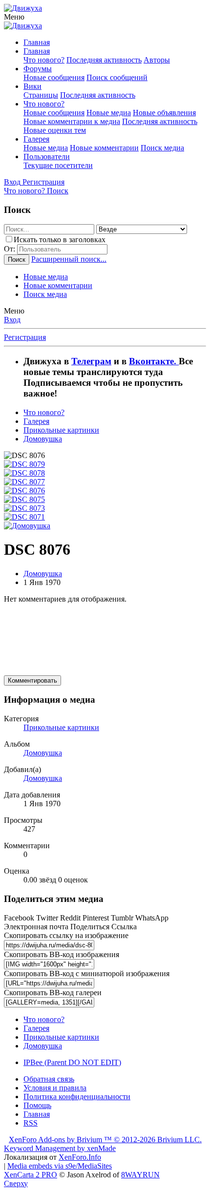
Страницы (40, 95)
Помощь (37, 1105)
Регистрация (25, 337)
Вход (12, 319)
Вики (32, 86)
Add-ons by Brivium (105, 1139)
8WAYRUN (140, 1175)
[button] (14, 17)
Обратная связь (48, 1079)
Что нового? (43, 60)
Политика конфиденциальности (76, 1096)
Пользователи (46, 156)
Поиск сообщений (116, 77)
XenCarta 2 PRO (30, 1175)
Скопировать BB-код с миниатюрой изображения (86, 973)
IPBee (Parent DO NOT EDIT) (72, 1062)
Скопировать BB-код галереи (53, 992)
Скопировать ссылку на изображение (66, 935)
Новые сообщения (53, 77)
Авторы (157, 60)
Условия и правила (54, 1088)
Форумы (37, 68)
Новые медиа (108, 112)
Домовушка (42, 753)
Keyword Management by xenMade (60, 1148)
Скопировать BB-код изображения (61, 954)
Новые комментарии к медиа (71, 121)
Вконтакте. (154, 361)
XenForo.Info (80, 1157)
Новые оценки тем (54, 130)
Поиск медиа (162, 148)
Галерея (36, 139)
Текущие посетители (58, 165)
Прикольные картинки (61, 727)
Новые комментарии (104, 148)
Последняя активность (104, 60)
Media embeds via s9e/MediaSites (59, 1166)
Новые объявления (164, 112)
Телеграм (91, 361)
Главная (36, 42)
